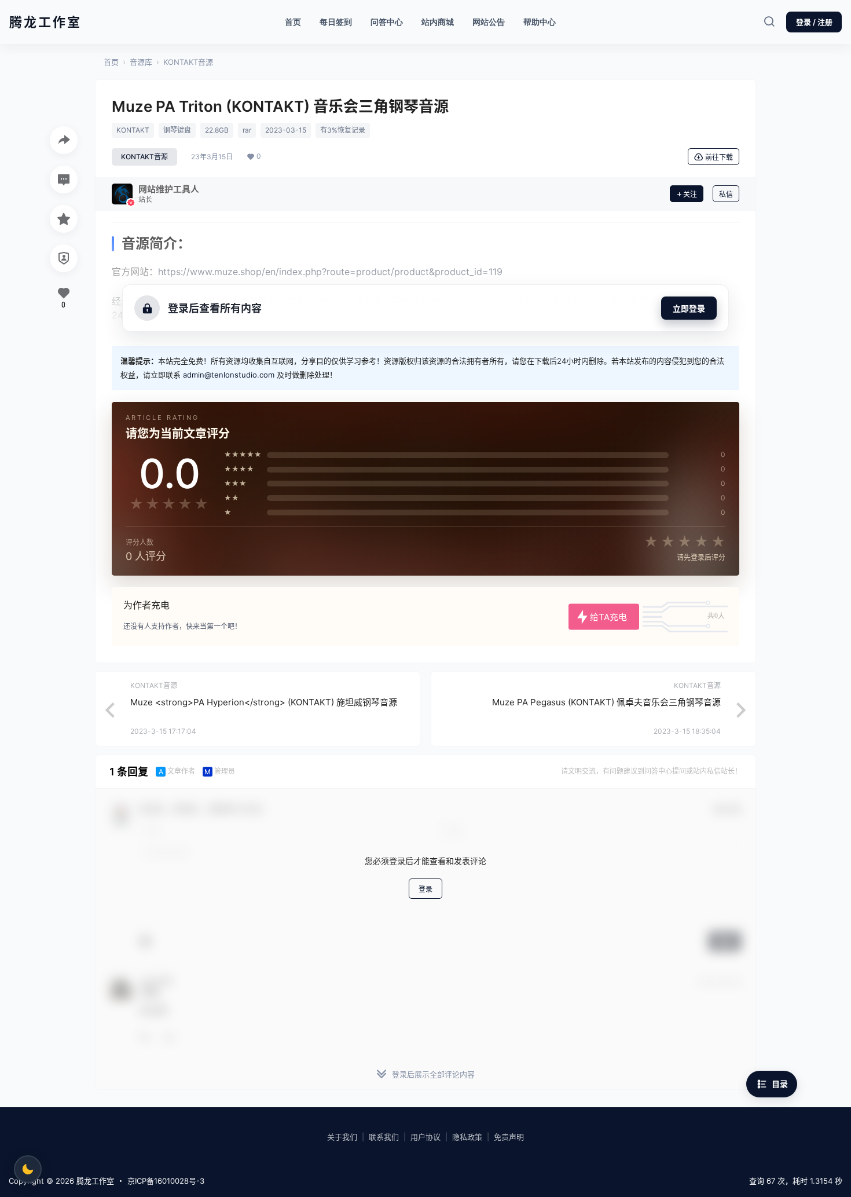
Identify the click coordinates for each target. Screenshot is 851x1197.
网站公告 (488, 22)
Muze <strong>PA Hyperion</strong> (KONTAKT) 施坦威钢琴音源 (263, 702)
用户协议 (425, 1136)
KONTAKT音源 (188, 62)
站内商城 (441, 19)
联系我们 (384, 1136)
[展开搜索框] (768, 22)
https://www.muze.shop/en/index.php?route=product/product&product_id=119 (330, 271)
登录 (425, 889)
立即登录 (689, 308)
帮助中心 (539, 22)
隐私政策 (467, 1136)
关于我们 (342, 1136)
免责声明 (509, 1136)
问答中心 (387, 22)
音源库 (141, 62)
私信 (726, 194)
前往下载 (719, 157)
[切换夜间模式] (28, 1169)
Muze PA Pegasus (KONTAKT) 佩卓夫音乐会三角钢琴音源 (606, 702)
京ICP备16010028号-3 (165, 1180)
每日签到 (336, 22)
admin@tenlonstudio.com (228, 374)
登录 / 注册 (814, 22)
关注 (690, 194)
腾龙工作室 (94, 1180)
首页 (293, 22)
